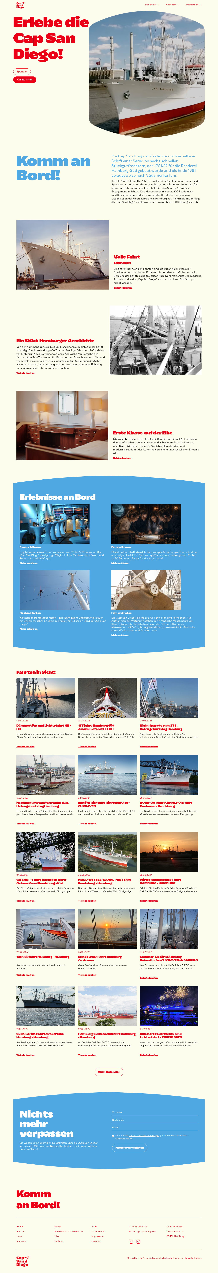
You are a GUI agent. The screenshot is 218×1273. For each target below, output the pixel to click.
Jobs (56, 1236)
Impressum (97, 1236)
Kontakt (58, 1241)
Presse (57, 1226)
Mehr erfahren (29, 563)
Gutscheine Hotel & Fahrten (69, 1231)
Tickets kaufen (123, 287)
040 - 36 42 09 (140, 1226)
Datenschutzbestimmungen (144, 1135)
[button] (152, 5)
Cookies (95, 1241)
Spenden (22, 71)
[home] (20, 5)
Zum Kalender (109, 1072)
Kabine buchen (122, 458)
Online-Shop (25, 79)
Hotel (19, 1236)
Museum (21, 1241)
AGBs (94, 1226)
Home (19, 1226)
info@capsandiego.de (144, 1231)
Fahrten (20, 1231)
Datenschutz (98, 1231)
